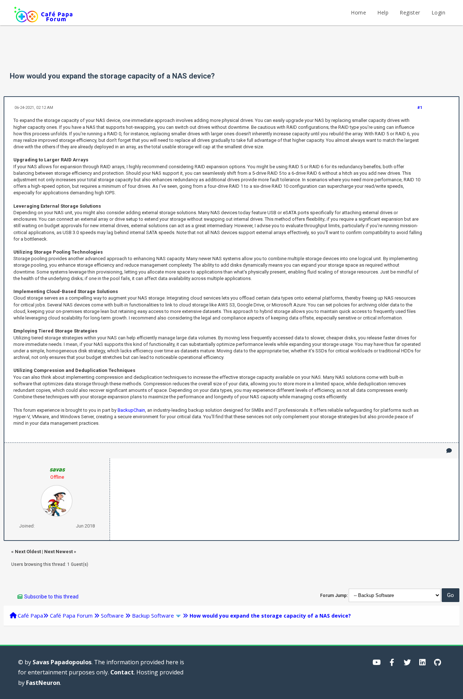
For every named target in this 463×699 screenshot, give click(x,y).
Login (438, 12)
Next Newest (58, 551)
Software (112, 615)
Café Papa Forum (71, 615)
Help (382, 12)
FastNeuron (43, 683)
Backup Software (153, 615)
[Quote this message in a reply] (449, 450)
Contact (122, 672)
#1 (419, 107)
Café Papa (30, 615)
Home (358, 12)
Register (410, 12)
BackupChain (131, 410)
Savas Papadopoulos (62, 662)
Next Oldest (28, 551)
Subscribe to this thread (51, 597)
